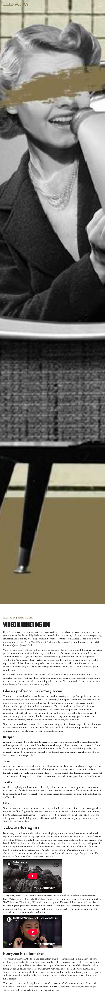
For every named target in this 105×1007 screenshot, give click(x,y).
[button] (100, 4)
